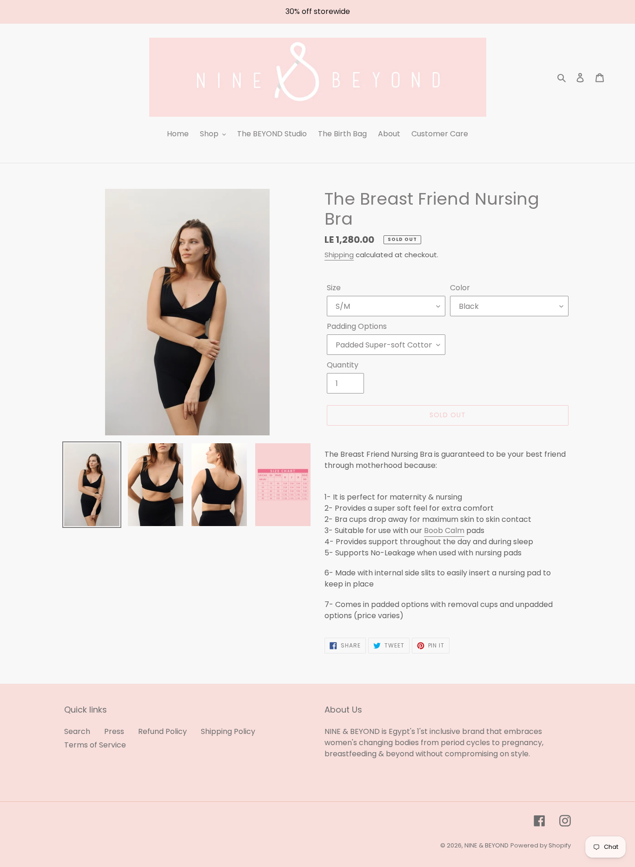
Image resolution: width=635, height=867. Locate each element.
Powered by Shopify (540, 845)
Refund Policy (162, 731)
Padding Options (357, 326)
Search (77, 731)
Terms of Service (95, 745)
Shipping (339, 255)
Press (114, 731)
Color (460, 287)
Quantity (342, 365)
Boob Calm (444, 530)
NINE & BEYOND (486, 845)
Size (334, 287)
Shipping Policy (228, 731)
